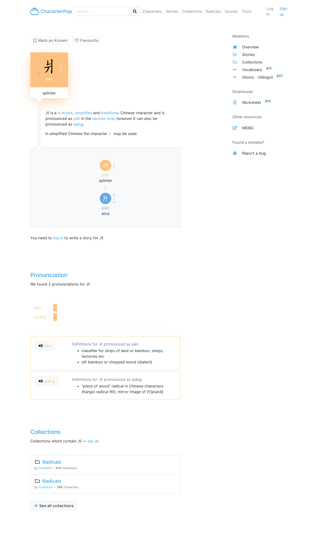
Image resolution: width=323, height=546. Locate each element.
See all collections (56, 505)
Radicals (213, 11)
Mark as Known (53, 40)
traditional (110, 112)
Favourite (89, 40)
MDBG (247, 128)
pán (76, 118)
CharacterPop (55, 11)
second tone (103, 118)
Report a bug (254, 153)
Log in (269, 11)
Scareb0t (45, 468)
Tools (246, 11)
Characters (152, 11)
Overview (250, 47)
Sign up (283, 11)
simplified (83, 112)
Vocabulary (252, 69)
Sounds (231, 11)
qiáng (78, 124)
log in (58, 237)
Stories (172, 11)
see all (93, 441)
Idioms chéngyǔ (257, 77)
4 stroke (65, 112)
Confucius (46, 487)
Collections (192, 11)
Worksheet (251, 102)
